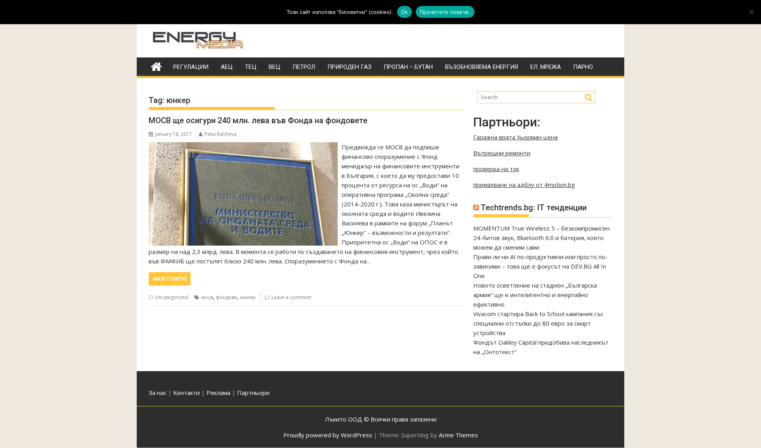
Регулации (190, 67)
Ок (404, 12)
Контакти (187, 393)
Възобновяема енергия (481, 67)
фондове (226, 297)
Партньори (253, 393)
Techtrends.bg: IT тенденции (534, 207)
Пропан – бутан (408, 67)
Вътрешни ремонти (501, 153)
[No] (751, 12)
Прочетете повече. (445, 12)
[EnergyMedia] (156, 65)
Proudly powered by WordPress (327, 435)
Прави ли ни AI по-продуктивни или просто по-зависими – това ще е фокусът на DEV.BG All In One (540, 266)
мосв (207, 297)
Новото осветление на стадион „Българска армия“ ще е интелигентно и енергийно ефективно (535, 294)
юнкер (248, 297)
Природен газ (349, 67)
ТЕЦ (250, 67)
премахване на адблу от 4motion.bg (524, 185)
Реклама (218, 393)
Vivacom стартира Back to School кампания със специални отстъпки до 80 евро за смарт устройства (538, 323)
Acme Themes (458, 435)
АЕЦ (227, 67)
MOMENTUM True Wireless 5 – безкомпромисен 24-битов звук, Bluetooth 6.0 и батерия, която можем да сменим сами (541, 237)
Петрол (304, 67)
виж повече (170, 279)
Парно (583, 67)
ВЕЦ (274, 67)
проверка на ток (496, 169)
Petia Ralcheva (221, 134)
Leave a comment (291, 297)
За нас (157, 393)
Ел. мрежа (545, 67)
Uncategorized (171, 297)
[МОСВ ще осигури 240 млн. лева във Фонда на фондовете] (243, 147)
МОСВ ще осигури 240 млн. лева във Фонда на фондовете (258, 120)
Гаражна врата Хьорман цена (515, 137)
